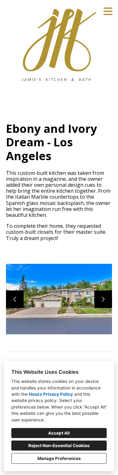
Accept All (59, 433)
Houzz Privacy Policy (51, 394)
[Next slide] (103, 299)
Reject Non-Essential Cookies (59, 445)
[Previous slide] (15, 299)
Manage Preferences (59, 458)
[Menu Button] (108, 11)
